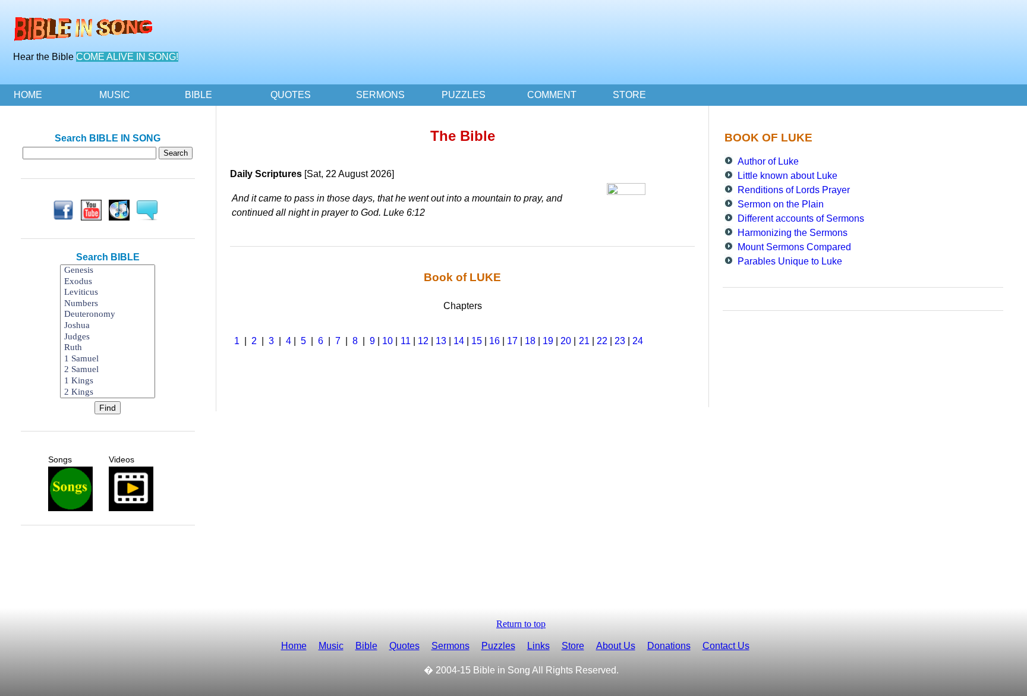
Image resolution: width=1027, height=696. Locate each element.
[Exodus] (108, 282)
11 (406, 341)
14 (458, 341)
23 (620, 341)
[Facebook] (65, 210)
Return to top (521, 624)
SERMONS (380, 95)
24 (637, 341)
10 (387, 341)
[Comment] (149, 210)
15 (476, 341)
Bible (366, 646)
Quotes (404, 646)
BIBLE (198, 95)
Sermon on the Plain (781, 204)
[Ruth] (108, 348)
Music (331, 646)
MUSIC (114, 95)
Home (294, 646)
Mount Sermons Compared (794, 247)
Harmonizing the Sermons (793, 233)
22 (602, 341)
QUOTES (290, 95)
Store (573, 646)
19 (548, 341)
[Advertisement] (107, 563)
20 (565, 341)
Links (538, 646)
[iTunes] (121, 210)
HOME (28, 95)
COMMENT (551, 95)
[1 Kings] (108, 381)
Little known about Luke (787, 176)
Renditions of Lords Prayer (794, 190)
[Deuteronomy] (108, 314)
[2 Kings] (108, 392)
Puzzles (498, 646)
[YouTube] (93, 210)
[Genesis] (108, 270)
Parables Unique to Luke (790, 261)
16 (494, 341)
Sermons (450, 646)
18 (530, 341)
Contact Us (725, 646)
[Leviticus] (108, 292)
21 (584, 341)
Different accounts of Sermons (801, 218)
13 (441, 341)
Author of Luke (768, 161)
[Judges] (108, 337)
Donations (669, 646)
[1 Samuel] (108, 359)
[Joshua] (108, 326)
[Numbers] (108, 304)
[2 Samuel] (108, 370)
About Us (615, 646)
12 (423, 341)
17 (512, 341)
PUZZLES (464, 95)
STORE (629, 95)
